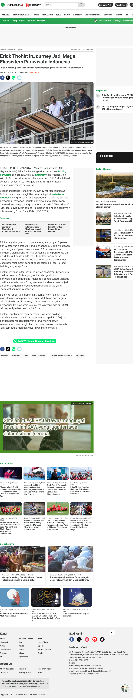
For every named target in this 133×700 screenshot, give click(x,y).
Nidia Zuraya (34, 72)
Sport (40, 646)
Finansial (5, 21)
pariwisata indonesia (20, 355)
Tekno (21, 649)
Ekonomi (10, 50)
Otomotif (41, 21)
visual (119, 15)
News (2, 646)
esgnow (108, 15)
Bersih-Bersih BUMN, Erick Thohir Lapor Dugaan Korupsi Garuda (57, 227)
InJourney (40, 174)
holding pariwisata (39, 355)
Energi (14, 21)
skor (36, 15)
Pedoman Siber (44, 669)
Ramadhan (23, 657)
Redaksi (22, 669)
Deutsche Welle (105, 5)
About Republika (7, 669)
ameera (6, 15)
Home (2, 50)
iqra (58, 15)
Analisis (22, 646)
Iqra (20, 642)
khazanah (47, 15)
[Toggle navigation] (2, 5)
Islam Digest (43, 642)
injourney (4, 355)
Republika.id (121, 5)
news (67, 15)
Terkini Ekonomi (103, 169)
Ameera (3, 638)
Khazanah (4, 642)
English (41, 653)
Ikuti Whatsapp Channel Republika (36, 341)
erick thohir (80, 355)
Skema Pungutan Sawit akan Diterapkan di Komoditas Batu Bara (11, 227)
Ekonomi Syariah (21, 15)
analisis (77, 15)
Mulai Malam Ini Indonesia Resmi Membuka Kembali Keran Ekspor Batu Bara (33, 229)
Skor (40, 638)
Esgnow (3, 653)
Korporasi (19, 50)
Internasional (5, 649)
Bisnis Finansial (93, 15)
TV (127, 15)
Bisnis (22, 21)
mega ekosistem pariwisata (61, 355)
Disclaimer (4, 672)
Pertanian (31, 21)
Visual (21, 653)
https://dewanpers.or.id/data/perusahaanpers (21, 686)
